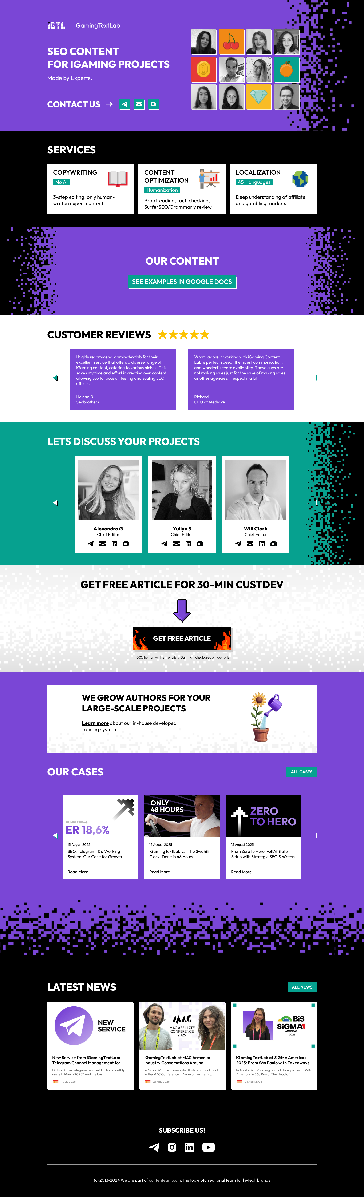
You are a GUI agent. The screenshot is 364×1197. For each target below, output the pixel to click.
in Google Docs (182, 282)
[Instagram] (172, 1147)
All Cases (301, 771)
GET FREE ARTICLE (182, 638)
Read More (78, 871)
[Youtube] (208, 1147)
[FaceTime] (153, 104)
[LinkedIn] (114, 543)
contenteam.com (165, 1180)
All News (302, 987)
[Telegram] (124, 104)
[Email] (139, 104)
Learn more (95, 723)
